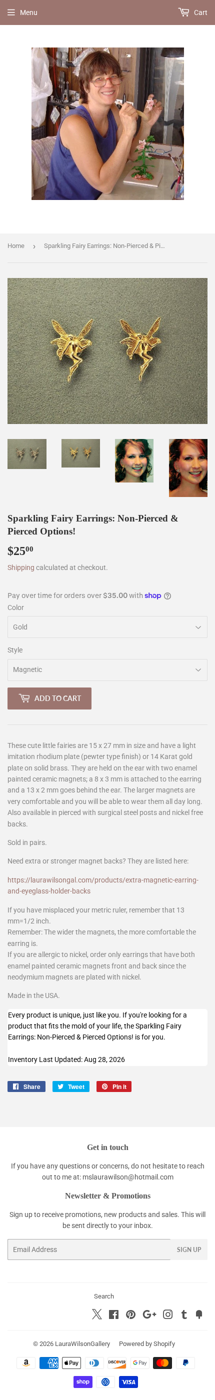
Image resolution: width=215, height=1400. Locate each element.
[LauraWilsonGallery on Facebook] (113, 1316)
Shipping (21, 568)
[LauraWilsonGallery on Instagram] (168, 1316)
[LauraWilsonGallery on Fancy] (199, 1316)
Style (15, 650)
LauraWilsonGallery (82, 1344)
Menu (29, 12)
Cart (200, 12)
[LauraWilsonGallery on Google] (149, 1316)
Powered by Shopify (147, 1344)
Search (104, 1296)
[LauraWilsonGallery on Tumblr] (184, 1316)
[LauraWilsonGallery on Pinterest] (131, 1316)
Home (16, 246)
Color (16, 608)
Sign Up (189, 1250)
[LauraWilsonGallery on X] (97, 1317)
